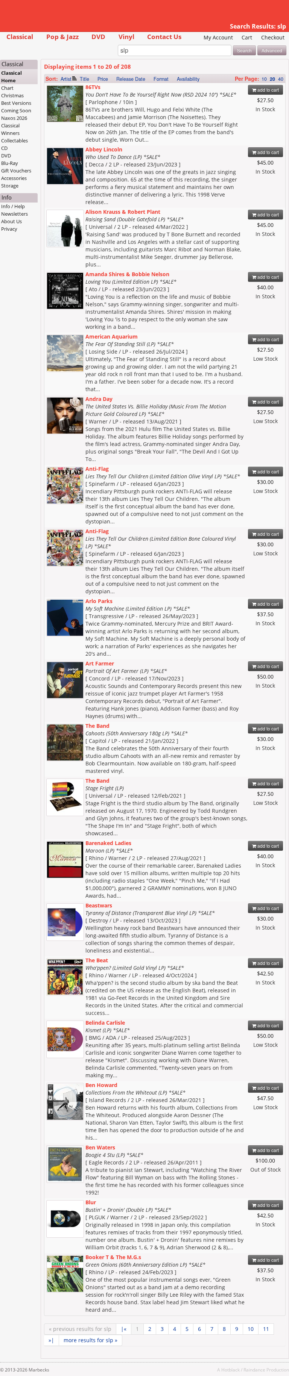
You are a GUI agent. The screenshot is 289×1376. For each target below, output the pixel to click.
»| (51, 1340)
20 (272, 79)
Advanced (272, 50)
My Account (218, 37)
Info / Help (13, 206)
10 (264, 79)
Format (161, 79)
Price (102, 79)
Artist (66, 79)
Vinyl (126, 36)
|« (123, 1328)
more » (90, 1340)
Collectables (14, 140)
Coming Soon (16, 110)
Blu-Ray (9, 163)
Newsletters (14, 213)
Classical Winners (10, 129)
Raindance (254, 1370)
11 (266, 1328)
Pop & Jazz (62, 36)
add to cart (267, 89)
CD (4, 148)
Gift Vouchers (16, 170)
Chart (7, 88)
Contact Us (164, 36)
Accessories (14, 178)
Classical (19, 36)
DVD (98, 36)
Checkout (272, 37)
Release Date (130, 79)
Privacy (9, 228)
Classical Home (11, 77)
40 (280, 79)
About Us (11, 221)
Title (84, 79)
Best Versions (16, 103)
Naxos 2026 (14, 118)
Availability (188, 79)
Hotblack (230, 1370)
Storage (9, 185)
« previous (80, 1328)
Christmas (12, 95)
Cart (247, 37)
